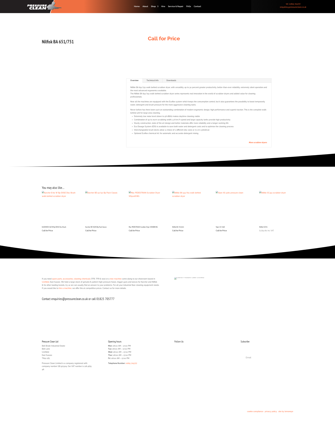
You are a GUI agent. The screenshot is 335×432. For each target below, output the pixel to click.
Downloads (171, 80)
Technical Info (152, 80)
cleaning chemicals (82, 279)
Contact (197, 6)
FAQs (188, 6)
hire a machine (65, 288)
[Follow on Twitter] (176, 353)
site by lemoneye (285, 411)
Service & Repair (175, 6)
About (145, 6)
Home (137, 6)
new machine (115, 279)
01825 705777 (294, 4)
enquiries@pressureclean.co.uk (293, 7)
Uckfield (45, 282)
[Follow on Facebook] (182, 353)
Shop (153, 6)
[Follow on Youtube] (197, 353)
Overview (134, 80)
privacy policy (271, 411)
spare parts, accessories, (62, 279)
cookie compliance (255, 411)
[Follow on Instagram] (187, 353)
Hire (163, 6)
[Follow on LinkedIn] (192, 353)
